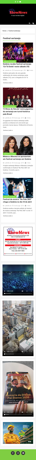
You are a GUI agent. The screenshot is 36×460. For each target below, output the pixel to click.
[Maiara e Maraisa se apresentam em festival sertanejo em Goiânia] (18, 145)
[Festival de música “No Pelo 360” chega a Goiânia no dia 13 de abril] (18, 188)
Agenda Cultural (9, 61)
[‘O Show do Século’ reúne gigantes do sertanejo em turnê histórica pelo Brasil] (18, 98)
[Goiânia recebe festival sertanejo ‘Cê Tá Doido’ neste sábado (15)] (18, 53)
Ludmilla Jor (8, 70)
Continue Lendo (7, 82)
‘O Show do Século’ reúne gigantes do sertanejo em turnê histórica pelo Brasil (18, 111)
